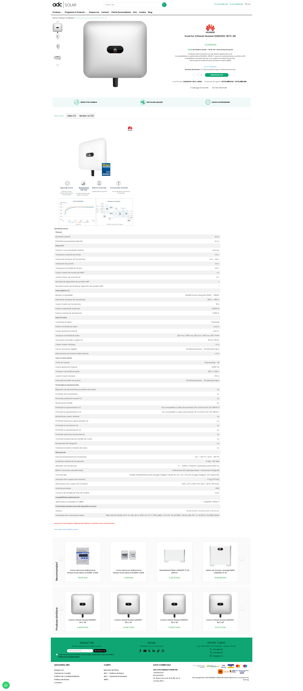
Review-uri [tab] (87, 115)
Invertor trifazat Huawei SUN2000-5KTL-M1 (129, 621)
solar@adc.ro (217, 656)
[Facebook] (140, 651)
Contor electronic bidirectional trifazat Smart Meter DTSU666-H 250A (128, 571)
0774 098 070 (217, 649)
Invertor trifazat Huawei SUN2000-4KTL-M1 (83, 621)
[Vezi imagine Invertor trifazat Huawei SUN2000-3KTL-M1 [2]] (57, 47)
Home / (55, 18)
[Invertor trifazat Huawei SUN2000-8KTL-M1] (220, 606)
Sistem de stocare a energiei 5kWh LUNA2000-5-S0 (220, 571)
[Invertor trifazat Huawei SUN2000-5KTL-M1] (128, 606)
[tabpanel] (115, 54)
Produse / (62, 18)
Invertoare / (70, 18)
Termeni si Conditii (62, 673)
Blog (150, 12)
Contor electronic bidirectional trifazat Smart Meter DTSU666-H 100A (82, 571)
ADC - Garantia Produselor (115, 676)
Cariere (142, 12)
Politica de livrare (61, 679)
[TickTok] (158, 651)
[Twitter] (149, 651)
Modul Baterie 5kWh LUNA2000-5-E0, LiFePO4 (174, 571)
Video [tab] (71, 115)
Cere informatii (220, 88)
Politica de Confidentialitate (69, 657)
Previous (57, 22)
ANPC (106, 679)
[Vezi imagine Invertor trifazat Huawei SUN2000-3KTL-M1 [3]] (57, 57)
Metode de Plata (111, 670)
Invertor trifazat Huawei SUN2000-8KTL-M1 (220, 621)
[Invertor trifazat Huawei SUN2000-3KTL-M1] (115, 54)
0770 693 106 (218, 653)
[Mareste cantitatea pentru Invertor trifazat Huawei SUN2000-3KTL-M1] (201, 75)
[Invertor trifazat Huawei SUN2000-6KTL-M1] (174, 606)
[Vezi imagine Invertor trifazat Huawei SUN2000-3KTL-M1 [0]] (57, 28)
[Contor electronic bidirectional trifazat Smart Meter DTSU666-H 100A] (82, 556)
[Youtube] (145, 651)
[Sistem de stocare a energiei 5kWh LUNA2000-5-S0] (220, 556)
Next (57, 64)
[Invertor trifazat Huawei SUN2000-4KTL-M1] (82, 606)
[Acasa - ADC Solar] (64, 4)
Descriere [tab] (59, 115)
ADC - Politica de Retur (114, 673)
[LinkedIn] (154, 651)
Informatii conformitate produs (66, 529)
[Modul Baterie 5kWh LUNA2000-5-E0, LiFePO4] (174, 556)
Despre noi (59, 670)
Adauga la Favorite (200, 88)
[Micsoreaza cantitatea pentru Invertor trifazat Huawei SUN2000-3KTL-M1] (194, 75)
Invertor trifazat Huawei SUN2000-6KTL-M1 (174, 621)
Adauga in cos (217, 75)
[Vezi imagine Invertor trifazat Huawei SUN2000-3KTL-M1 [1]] (57, 36)
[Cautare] (164, 4)
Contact (58, 682)
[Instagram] (163, 651)
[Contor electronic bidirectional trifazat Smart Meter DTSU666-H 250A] (128, 556)
